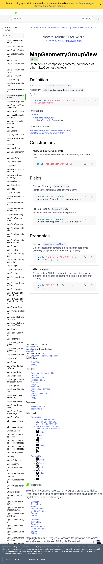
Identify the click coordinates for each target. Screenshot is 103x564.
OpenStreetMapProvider (15, 533)
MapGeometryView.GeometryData (47, 133)
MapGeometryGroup (15, 90)
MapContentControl (15, 50)
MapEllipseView (14, 76)
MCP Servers (32, 356)
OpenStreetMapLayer (15, 521)
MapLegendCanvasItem (15, 139)
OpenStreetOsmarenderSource (15, 539)
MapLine (10, 144)
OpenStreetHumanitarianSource (15, 515)
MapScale (11, 358)
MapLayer (11, 127)
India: (46, 424)
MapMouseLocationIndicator (15, 170)
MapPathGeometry (15, 214)
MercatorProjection (15, 453)
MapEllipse (12, 60)
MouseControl (13, 464)
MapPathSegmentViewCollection (15, 241)
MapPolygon (12, 266)
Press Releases (38, 509)
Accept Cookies (13, 559)
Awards (34, 506)
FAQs (33, 398)
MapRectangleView (15, 355)
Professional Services (40, 389)
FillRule (37, 269)
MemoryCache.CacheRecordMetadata (15, 442)
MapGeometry (13, 80)
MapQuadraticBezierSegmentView (15, 324)
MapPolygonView (14, 269)
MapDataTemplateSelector (15, 55)
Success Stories (38, 406)
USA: (46, 420)
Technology (36, 504)
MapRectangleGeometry (15, 344)
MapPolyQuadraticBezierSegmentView (15, 301)
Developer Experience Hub (43, 373)
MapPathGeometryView (15, 219)
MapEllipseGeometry (15, 65)
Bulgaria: (47, 426)
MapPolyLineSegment (15, 278)
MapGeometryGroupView (15, 96)
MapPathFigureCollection (15, 197)
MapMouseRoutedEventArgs (15, 176)
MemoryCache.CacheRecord (15, 435)
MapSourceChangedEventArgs (15, 412)
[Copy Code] (94, 100)
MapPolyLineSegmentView (15, 284)
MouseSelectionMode (15, 481)
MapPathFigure (13, 193)
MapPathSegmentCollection (15, 229)
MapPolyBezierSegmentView (15, 261)
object (35, 114)
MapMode (11, 165)
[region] (51, 554)
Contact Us (36, 417)
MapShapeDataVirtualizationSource (15, 380)
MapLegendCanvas (15, 135)
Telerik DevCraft (33, 347)
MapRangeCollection (15, 334)
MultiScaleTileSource (15, 497)
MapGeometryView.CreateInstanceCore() (50, 130)
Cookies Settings (37, 559)
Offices (34, 515)
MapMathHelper (14, 162)
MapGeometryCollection (15, 84)
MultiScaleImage (14, 492)
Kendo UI (30, 351)
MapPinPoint (12, 250)
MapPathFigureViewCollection (15, 209)
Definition (39, 79)
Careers (34, 513)
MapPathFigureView (15, 203)
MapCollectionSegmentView (15, 41)
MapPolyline (12, 273)
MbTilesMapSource (15, 427)
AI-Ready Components (48, 356)
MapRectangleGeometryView (15, 350)
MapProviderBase (15, 307)
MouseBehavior (14, 460)
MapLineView (13, 158)
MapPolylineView (14, 289)
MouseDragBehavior (15, 469)
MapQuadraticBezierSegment (15, 318)
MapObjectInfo (13, 185)
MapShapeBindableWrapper (15, 367)
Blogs (33, 384)
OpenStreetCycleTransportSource (15, 509)
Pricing (34, 365)
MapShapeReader (15, 401)
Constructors (42, 142)
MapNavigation (13, 181)
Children (37, 244)
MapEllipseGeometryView (15, 71)
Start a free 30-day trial (64, 41)
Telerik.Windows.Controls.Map (57, 28)
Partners (34, 391)
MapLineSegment (14, 148)
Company (35, 502)
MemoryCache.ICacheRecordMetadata (15, 448)
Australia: (48, 429)
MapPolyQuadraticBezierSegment (15, 294)
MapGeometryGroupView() (48, 150)
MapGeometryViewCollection (15, 106)
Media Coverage (38, 511)
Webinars (35, 387)
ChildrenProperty (42, 186)
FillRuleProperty (41, 209)
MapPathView (13, 246)
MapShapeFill (13, 385)
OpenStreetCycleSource (15, 503)
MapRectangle (13, 339)
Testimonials (36, 409)
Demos (34, 375)
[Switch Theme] (98, 19)
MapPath (11, 189)
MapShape (11, 362)
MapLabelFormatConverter (15, 122)
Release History (38, 380)
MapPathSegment (15, 224)
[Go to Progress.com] (34, 486)
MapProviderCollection (15, 312)
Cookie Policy (49, 551)
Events (34, 396)
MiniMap (10, 456)
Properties (40, 235)
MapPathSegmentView (15, 235)
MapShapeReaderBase (15, 406)
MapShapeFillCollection (15, 390)
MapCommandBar (15, 46)
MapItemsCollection (15, 111)
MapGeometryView (15, 101)
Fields (35, 177)
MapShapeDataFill (15, 376)
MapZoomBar (13, 417)
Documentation (37, 378)
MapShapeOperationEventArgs (15, 396)
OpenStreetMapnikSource (15, 527)
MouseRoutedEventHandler (15, 475)
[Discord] (37, 452)
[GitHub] (37, 449)
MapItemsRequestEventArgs (15, 116)
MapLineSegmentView (15, 153)
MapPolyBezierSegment (15, 255)
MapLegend (12, 131)
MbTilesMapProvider (15, 422)
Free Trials (35, 362)
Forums (34, 382)
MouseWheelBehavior (15, 487)
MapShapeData (14, 372)
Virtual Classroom (39, 393)
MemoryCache (13, 431)
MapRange (12, 329)
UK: (46, 422)
